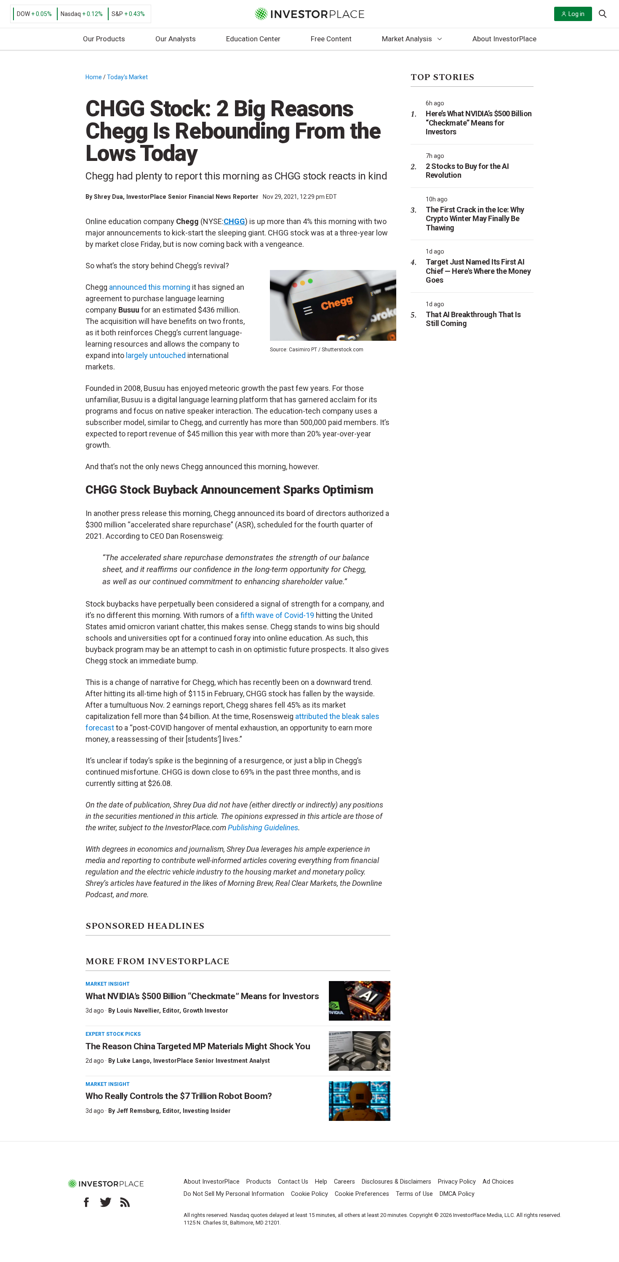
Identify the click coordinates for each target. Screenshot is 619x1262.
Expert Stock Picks (113, 1034)
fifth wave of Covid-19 (277, 615)
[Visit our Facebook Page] (86, 1202)
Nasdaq (71, 14)
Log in (576, 14)
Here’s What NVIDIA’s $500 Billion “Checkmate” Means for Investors (479, 122)
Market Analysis (407, 39)
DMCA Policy (457, 1194)
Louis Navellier (138, 1010)
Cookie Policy (309, 1194)
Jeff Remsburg (138, 1110)
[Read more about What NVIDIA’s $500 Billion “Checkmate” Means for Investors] (359, 1001)
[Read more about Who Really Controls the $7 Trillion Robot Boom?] (359, 1101)
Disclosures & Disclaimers (396, 1181)
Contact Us (293, 1181)
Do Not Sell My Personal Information (234, 1194)
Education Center (253, 39)
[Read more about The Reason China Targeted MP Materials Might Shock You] (359, 1051)
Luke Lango (133, 1060)
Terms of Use (414, 1194)
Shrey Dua (108, 196)
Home (93, 77)
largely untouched (156, 355)
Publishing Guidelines (263, 827)
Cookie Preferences (362, 1194)
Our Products (104, 39)
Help (321, 1181)
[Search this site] (602, 13)
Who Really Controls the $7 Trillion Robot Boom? (178, 1096)
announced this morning (149, 287)
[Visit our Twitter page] (105, 1202)
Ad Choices (498, 1181)
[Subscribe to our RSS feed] (125, 1202)
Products (258, 1181)
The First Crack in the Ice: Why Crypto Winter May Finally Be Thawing (475, 218)
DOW (23, 14)
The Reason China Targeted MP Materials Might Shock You (197, 1046)
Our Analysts (175, 39)
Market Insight (107, 984)
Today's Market (127, 77)
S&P (117, 14)
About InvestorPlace (504, 39)
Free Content (331, 39)
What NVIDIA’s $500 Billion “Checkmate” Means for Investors (202, 996)
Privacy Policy (457, 1181)
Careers (344, 1181)
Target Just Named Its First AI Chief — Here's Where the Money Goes (478, 270)
